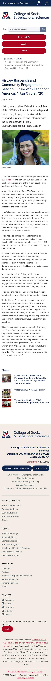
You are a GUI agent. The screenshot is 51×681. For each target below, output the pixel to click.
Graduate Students (10, 516)
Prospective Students (11, 505)
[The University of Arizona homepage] (15, 3)
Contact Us (32, 462)
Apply (24, 44)
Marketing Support (10, 579)
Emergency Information (32, 475)
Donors (5, 520)
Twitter (7, 603)
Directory (6, 568)
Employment (13, 475)
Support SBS (41, 468)
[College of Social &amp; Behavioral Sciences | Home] (25, 15)
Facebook (9, 600)
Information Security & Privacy (25, 481)
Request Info (24, 37)
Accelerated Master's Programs (16, 548)
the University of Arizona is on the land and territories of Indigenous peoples (25, 642)
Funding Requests (10, 583)
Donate (24, 50)
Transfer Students (10, 509)
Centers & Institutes (10, 541)
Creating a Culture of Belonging (19, 488)
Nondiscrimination (25, 478)
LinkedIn (8, 611)
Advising (6, 572)
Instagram (9, 607)
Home (9, 58)
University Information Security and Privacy (25, 672)
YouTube (8, 614)
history (11, 180)
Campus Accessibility (25, 485)
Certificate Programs (11, 555)
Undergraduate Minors (12, 551)
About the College (10, 533)
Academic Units (9, 537)
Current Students (9, 513)
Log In (7, 629)
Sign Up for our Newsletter (17, 468)
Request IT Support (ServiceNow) (17, 575)
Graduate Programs (10, 544)
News (19, 58)
